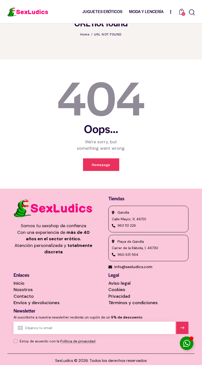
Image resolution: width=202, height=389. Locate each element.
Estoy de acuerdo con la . (58, 341)
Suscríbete (182, 330)
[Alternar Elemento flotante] (186, 343)
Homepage (101, 164)
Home (85, 34)
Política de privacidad (77, 341)
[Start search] (191, 12)
